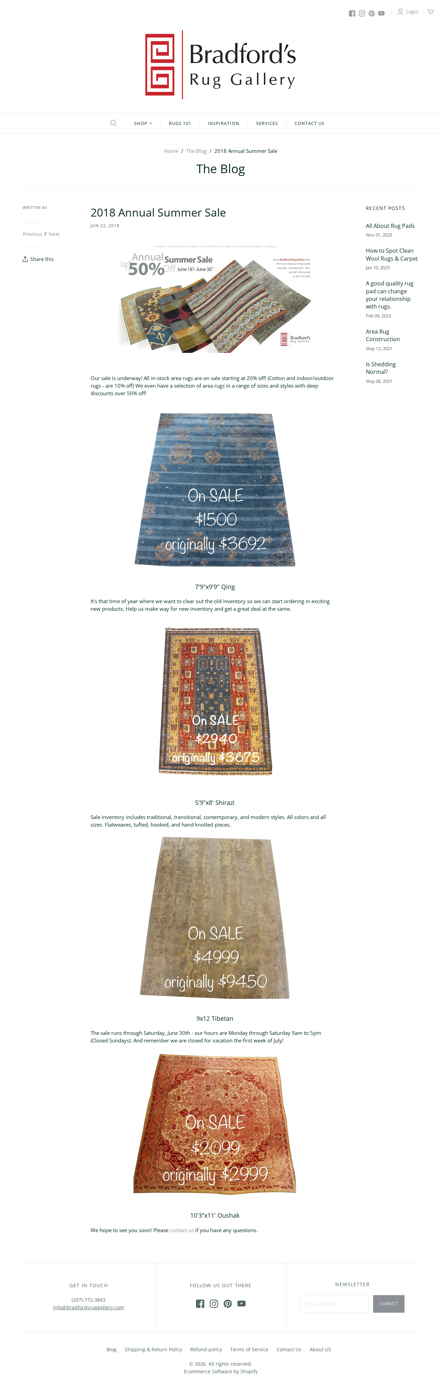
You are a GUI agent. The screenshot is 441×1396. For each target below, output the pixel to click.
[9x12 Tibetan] (215, 917)
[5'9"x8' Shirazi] (215, 702)
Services (267, 123)
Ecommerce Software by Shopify (221, 1371)
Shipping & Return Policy (153, 1349)
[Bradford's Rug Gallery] (220, 64)
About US (320, 1349)
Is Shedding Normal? (381, 368)
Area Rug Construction (383, 335)
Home (171, 150)
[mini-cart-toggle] (430, 12)
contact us (182, 1230)
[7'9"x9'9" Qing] (215, 490)
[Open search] (112, 123)
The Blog (196, 150)
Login (412, 11)
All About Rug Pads (390, 226)
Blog (111, 1349)
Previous (32, 234)
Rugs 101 (180, 123)
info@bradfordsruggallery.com (88, 1307)
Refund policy (206, 1349)
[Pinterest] (372, 13)
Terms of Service (249, 1349)
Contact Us (310, 123)
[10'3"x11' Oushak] (215, 1124)
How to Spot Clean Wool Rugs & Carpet (392, 254)
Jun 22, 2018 (105, 226)
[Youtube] (381, 13)
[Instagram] (362, 13)
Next (54, 234)
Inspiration (223, 123)
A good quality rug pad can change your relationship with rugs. (389, 295)
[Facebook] (352, 13)
